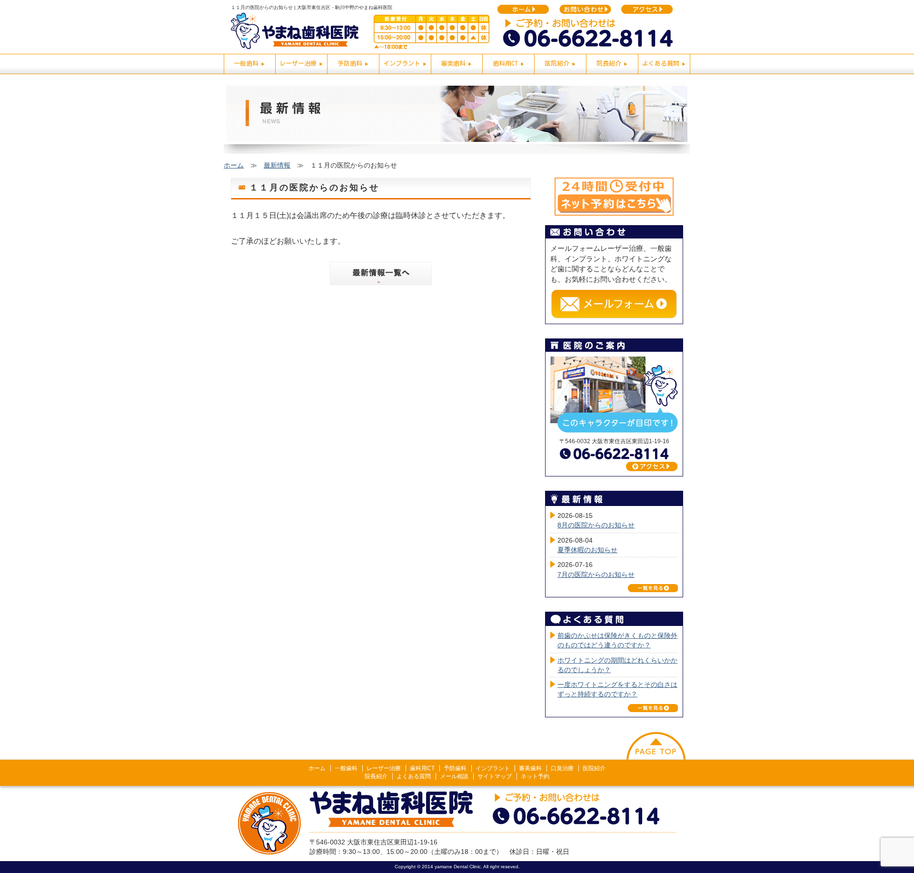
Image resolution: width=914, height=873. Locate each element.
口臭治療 (562, 768)
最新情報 (277, 165)
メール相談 (454, 776)
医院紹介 (594, 768)
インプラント (493, 768)
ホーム (234, 165)
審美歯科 (530, 768)
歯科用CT (422, 768)
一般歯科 (346, 768)
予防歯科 (455, 768)
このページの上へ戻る (656, 746)
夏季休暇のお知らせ (587, 550)
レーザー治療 (384, 768)
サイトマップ (494, 776)
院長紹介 (376, 776)
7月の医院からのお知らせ (596, 574)
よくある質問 (414, 776)
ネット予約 (535, 776)
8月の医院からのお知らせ (596, 525)
